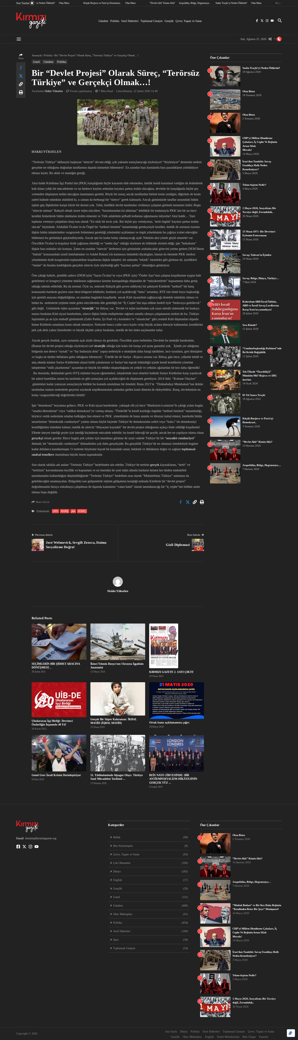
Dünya (184, 1031)
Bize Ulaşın (249, 1036)
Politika (114, 21)
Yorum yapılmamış (81, 91)
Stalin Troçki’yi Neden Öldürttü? (261, 67)
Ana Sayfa (171, 1031)
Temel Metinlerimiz (228, 1036)
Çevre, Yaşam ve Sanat (189, 21)
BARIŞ (64, 511)
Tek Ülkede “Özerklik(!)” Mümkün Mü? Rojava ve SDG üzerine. (259, 375)
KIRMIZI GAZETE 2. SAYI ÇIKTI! (171, 671)
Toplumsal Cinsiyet (151, 21)
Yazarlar (263, 1036)
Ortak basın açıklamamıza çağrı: (169, 722)
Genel (36, 61)
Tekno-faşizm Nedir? (254, 184)
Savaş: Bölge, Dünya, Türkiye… (260, 278)
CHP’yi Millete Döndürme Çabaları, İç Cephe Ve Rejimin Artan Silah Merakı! (255, 932)
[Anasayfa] (31, 20)
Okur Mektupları (192, 1036)
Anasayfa (37, 55)
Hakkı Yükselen (54, 91)
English (209, 1036)
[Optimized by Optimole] (291, 1033)
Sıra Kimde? (249, 324)
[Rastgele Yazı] (270, 39)
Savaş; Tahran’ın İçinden (256, 254)
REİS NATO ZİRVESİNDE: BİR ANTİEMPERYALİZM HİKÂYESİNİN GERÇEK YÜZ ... (173, 779)
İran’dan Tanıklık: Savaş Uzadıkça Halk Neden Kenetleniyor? (256, 165)
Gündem (103, 21)
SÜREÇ (82, 511)
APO (55, 511)
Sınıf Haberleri (129, 21)
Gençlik (169, 21)
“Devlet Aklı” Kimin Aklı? (257, 441)
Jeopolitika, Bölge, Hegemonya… (261, 465)
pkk (73, 511)
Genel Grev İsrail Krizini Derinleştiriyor (56, 775)
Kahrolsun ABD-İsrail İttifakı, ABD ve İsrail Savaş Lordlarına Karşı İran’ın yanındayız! (260, 305)
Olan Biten (248, 91)
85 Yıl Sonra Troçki (253, 395)
